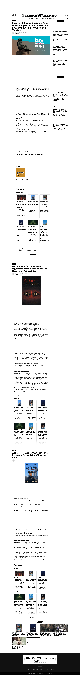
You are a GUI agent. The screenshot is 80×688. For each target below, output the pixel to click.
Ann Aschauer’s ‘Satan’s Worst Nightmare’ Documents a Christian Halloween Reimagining (59, 28)
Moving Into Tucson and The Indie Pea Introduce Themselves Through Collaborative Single (60, 54)
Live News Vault (44, 389)
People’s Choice (21, 389)
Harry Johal (17, 33)
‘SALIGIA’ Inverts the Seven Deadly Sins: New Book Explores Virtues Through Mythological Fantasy (60, 64)
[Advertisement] (40, 6)
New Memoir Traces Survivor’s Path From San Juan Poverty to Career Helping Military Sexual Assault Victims (60, 73)
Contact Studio (52, 18)
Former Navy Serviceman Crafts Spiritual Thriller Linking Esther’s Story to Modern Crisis (59, 69)
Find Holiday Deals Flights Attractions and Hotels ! (30, 154)
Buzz (25, 18)
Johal (17, 274)
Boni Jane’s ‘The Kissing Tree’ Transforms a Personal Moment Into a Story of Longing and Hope (60, 24)
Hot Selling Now (45, 18)
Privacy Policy (35, 669)
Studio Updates (30, 18)
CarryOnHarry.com (29, 86)
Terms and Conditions (43, 669)
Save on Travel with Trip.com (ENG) (22, 179)
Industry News (37, 18)
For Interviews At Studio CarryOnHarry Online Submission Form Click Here (30, 181)
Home (26, 669)
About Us (30, 669)
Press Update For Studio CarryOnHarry (23, 151)
